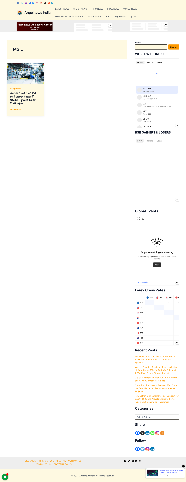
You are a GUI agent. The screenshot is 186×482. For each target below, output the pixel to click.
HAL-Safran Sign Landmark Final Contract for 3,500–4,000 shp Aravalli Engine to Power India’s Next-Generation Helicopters (157, 399)
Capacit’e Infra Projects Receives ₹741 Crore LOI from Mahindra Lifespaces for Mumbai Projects (156, 388)
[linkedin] (136, 461)
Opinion (133, 16)
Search (138, 42)
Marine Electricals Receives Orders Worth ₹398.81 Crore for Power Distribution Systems (155, 359)
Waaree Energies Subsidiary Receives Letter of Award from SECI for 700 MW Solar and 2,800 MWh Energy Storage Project (156, 370)
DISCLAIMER (31, 461)
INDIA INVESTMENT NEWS (68, 16)
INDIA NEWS (113, 9)
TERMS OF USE (46, 461)
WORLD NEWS (130, 9)
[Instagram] (26, 3)
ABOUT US (61, 461)
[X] (142, 433)
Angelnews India (37, 13)
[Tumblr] (52, 3)
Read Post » (16, 109)
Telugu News (119, 16)
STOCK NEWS (80, 9)
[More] (162, 433)
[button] (88, 9)
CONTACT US (74, 461)
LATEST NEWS (62, 9)
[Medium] (45, 3)
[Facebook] (18, 3)
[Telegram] (37, 3)
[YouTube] (140, 461)
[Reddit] (48, 3)
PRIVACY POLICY (44, 464)
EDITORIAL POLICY (63, 464)
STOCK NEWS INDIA (97, 16)
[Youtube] (33, 3)
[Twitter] (22, 3)
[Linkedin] (41, 3)
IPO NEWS (98, 9)
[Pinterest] (29, 3)
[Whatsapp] (152, 433)
